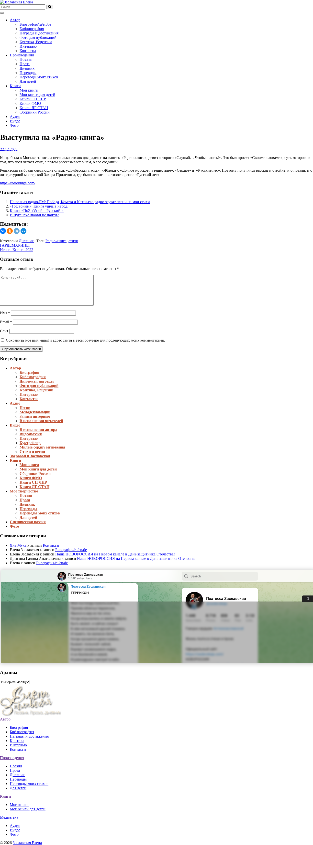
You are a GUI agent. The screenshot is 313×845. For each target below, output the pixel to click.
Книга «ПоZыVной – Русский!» (37, 211)
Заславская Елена (27, 843)
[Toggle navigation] (2, 13)
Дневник (27, 68)
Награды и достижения (39, 33)
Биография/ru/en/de (35, 24)
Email (6, 322)
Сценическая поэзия (28, 522)
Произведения (22, 55)
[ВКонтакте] (3, 231)
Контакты (28, 51)
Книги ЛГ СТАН (34, 108)
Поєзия (16, 766)
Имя (5, 313)
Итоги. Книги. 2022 (16, 250)
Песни (25, 408)
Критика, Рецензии (36, 42)
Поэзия (26, 59)
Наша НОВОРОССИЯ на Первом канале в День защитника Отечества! (115, 554)
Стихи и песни (32, 451)
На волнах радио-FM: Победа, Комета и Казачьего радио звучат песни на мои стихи (80, 202)
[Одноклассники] (10, 231)
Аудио (15, 117)
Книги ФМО (30, 103)
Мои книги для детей (37, 95)
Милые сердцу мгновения (42, 447)
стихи (73, 241)
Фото (14, 125)
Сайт (4, 331)
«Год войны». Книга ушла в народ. (39, 206)
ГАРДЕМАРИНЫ (15, 245)
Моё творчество (24, 491)
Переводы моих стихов (39, 77)
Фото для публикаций (38, 37)
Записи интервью (35, 416)
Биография (29, 372)
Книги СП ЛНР (33, 99)
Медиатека (9, 817)
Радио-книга (56, 241)
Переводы (28, 73)
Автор (15, 20)
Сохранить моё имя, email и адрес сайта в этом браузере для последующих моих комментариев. (85, 340)
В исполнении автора (38, 430)
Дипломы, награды (37, 381)
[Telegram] (17, 231)
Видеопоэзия (31, 434)
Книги (15, 86)
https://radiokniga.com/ (17, 183)
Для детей (28, 81)
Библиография (32, 29)
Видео (15, 121)
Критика (17, 741)
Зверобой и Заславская (30, 456)
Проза (25, 64)
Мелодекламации (35, 412)
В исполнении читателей (41, 421)
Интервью (28, 46)
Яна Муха (18, 545)
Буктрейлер (30, 443)
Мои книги (29, 90)
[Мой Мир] (23, 231)
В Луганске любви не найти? (34, 215)
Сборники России (35, 112)
